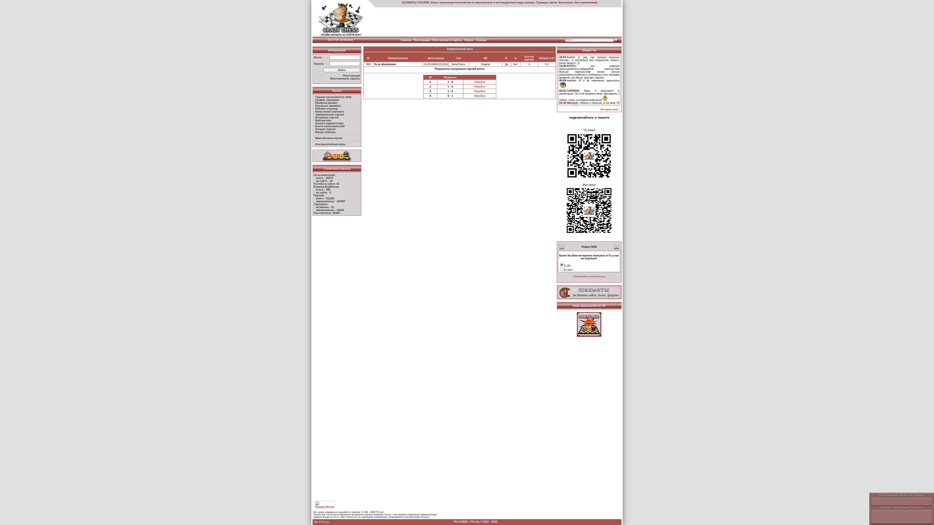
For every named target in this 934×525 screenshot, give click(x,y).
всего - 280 (323, 189)
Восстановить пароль (447, 40)
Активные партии (327, 117)
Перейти (479, 81)
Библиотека (323, 120)
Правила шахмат (326, 102)
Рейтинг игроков (326, 108)
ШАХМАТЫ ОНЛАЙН (415, 2)
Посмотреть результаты (589, 276)
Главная (406, 40)
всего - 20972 (324, 177)
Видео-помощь (325, 132)
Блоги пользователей (330, 126)
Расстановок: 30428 (327, 212)
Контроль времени (328, 105)
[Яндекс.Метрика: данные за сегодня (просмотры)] (324, 504)
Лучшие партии (325, 129)
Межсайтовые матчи (328, 138)
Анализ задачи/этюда (329, 123)
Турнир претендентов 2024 (333, 97)
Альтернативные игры (330, 144)
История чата (609, 109)
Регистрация (421, 40)
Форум (468, 40)
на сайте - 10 (324, 180)
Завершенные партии (329, 114)
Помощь (481, 40)
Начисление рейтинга (329, 111)
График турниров (327, 99)
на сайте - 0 (323, 192)
